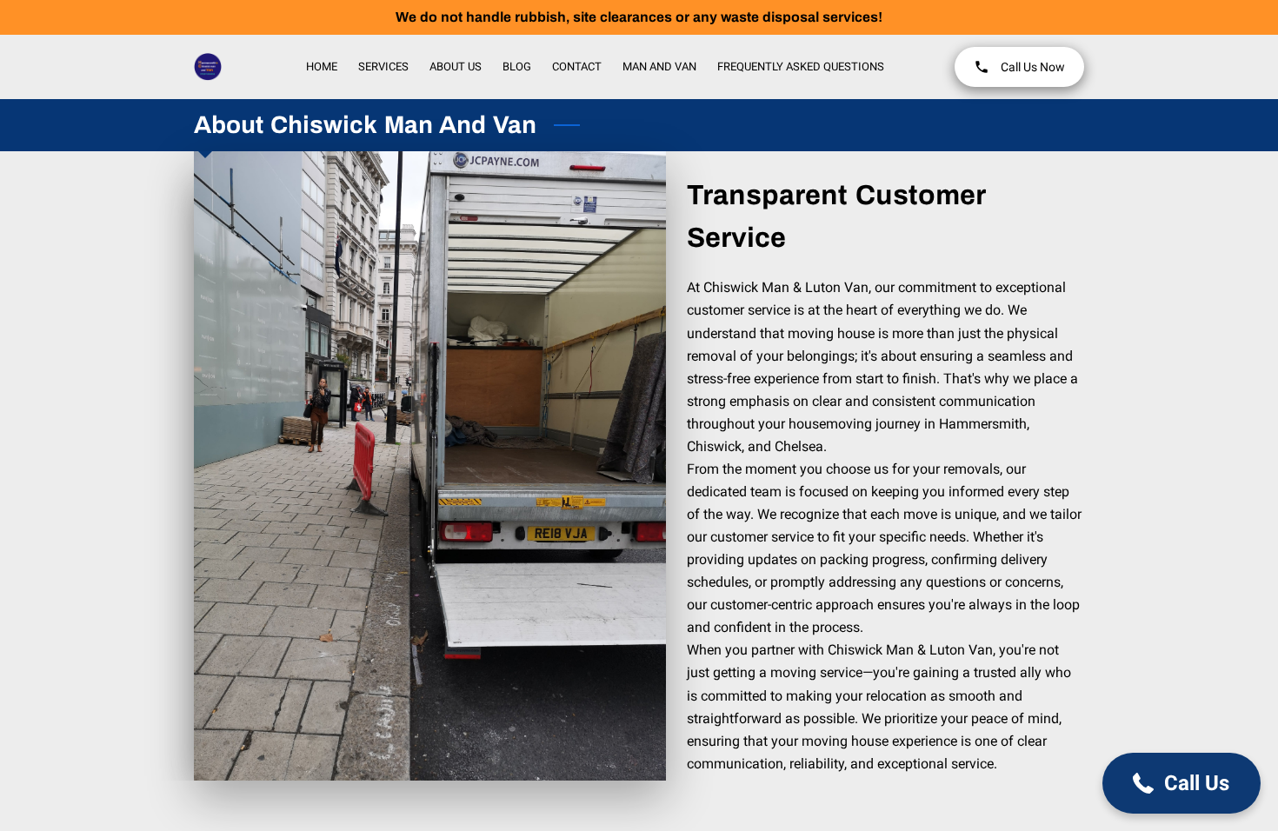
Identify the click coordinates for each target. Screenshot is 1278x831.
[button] (1181, 783)
